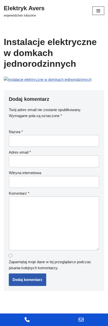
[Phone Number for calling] (27, 319)
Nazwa (16, 132)
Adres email (20, 152)
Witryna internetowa (25, 173)
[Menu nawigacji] (98, 11)
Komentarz (19, 193)
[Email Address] (81, 319)
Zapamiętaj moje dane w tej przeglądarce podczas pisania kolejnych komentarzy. (50, 265)
